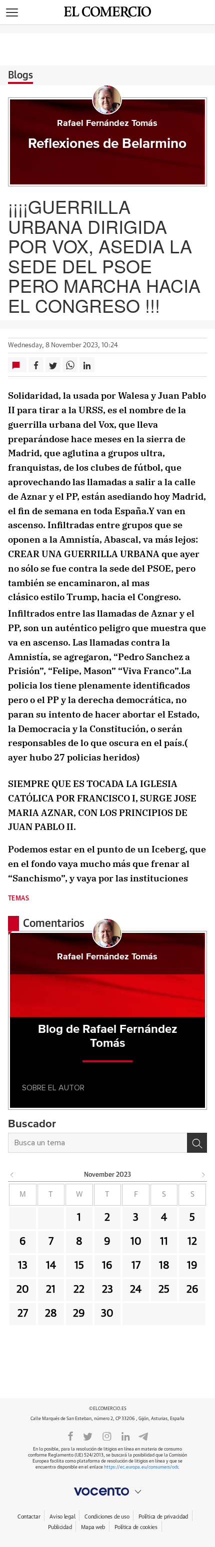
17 (136, 1266)
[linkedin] (125, 1435)
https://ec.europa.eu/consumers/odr (141, 1467)
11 (164, 1242)
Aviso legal (62, 1517)
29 (79, 1314)
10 (136, 1242)
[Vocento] (107, 1492)
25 (164, 1290)
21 (51, 1290)
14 (51, 1266)
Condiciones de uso (106, 1517)
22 (79, 1290)
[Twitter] (88, 1435)
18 (164, 1266)
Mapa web (93, 1527)
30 (107, 1314)
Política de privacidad (163, 1517)
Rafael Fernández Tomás (107, 123)
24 (136, 1290)
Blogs (20, 75)
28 (51, 1314)
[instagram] (107, 1435)
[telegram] (143, 1435)
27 (23, 1314)
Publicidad (60, 1527)
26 (192, 1290)
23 (107, 1290)
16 (107, 1266)
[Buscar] (197, 1143)
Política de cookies (136, 1527)
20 (22, 1290)
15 (79, 1266)
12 (192, 1242)
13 (23, 1266)
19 (192, 1266)
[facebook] (70, 1435)
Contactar (29, 1517)
